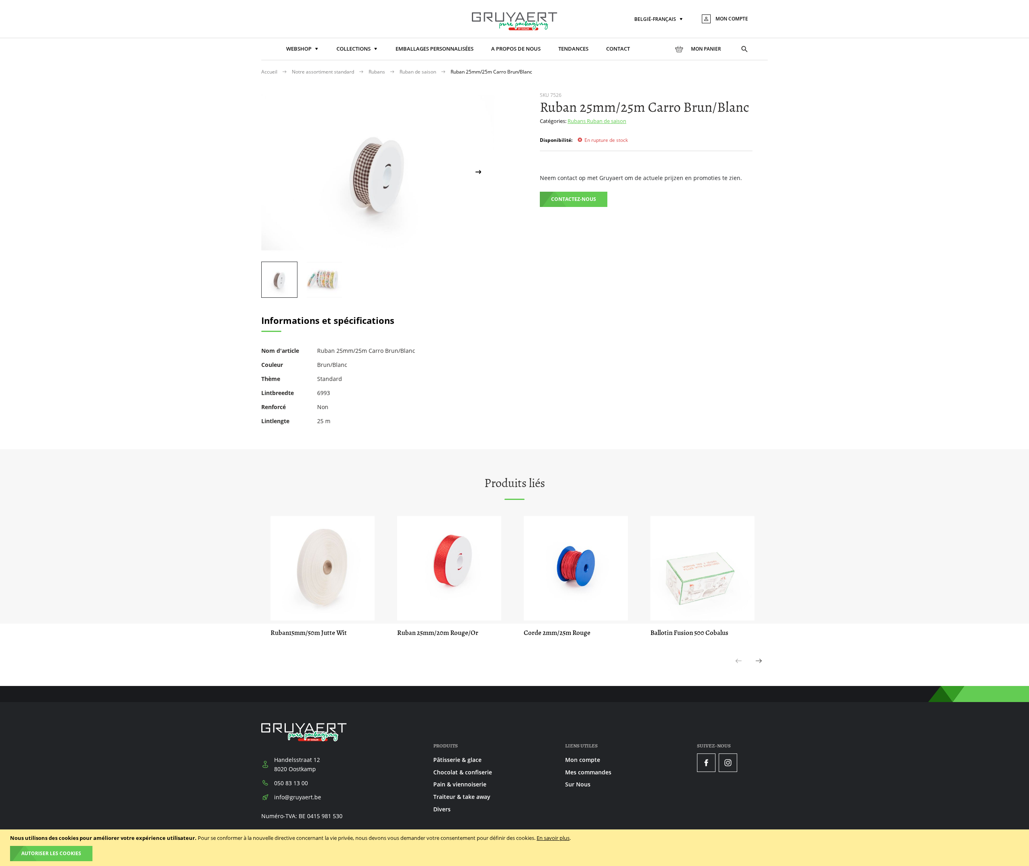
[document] (515, 847)
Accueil (270, 71)
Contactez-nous (573, 199)
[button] (659, 19)
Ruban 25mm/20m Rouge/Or (437, 632)
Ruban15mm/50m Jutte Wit (309, 632)
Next (759, 669)
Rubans (377, 71)
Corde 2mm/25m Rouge (557, 632)
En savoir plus (553, 837)
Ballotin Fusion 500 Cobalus (689, 632)
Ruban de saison (418, 71)
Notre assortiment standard (323, 71)
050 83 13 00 (291, 783)
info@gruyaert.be (297, 797)
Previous (739, 669)
